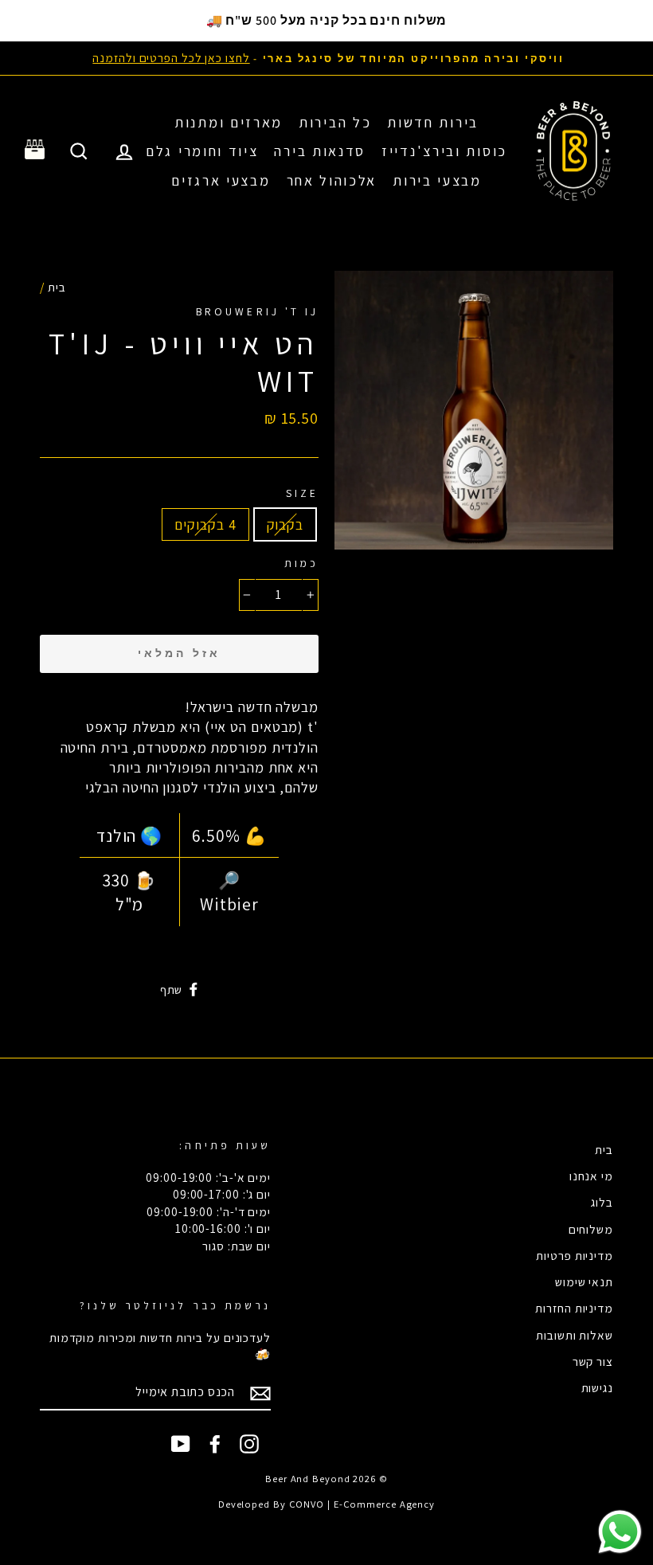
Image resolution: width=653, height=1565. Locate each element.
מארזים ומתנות (228, 122)
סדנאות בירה (320, 151)
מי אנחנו (591, 1176)
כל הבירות (335, 122)
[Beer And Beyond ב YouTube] (180, 1443)
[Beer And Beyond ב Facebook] (215, 1443)
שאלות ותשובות (574, 1335)
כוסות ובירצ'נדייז (444, 151)
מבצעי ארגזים (220, 180)
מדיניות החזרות (574, 1308)
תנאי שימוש (584, 1281)
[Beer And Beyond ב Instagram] (249, 1443)
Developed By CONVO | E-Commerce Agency (326, 1504)
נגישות (597, 1387)
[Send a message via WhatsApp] (620, 1532)
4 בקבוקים (205, 524)
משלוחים (591, 1229)
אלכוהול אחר (332, 180)
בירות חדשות (433, 122)
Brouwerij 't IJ (257, 311)
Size (302, 493)
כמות (301, 563)
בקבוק (285, 524)
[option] (326, 57)
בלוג (602, 1202)
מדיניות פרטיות (574, 1255)
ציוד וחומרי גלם (202, 151)
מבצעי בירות (437, 180)
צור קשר (593, 1361)
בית (57, 287)
